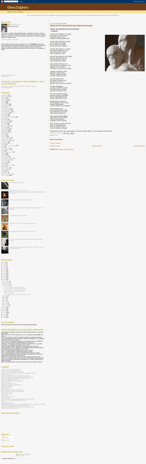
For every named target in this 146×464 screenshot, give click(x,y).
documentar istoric (6, 109)
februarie (6, 304)
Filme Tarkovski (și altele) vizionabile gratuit (13, 391)
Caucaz (3, 101)
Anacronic (4, 97)
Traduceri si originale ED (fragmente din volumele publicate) (17, 406)
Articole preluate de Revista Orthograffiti (12, 381)
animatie (3, 99)
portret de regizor (6, 149)
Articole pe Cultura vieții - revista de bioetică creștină (15, 378)
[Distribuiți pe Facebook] (72, 133)
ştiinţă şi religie (5, 168)
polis (2, 146)
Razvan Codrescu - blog (7, 396)
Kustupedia (4, 395)
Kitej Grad (4, 135)
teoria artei (4, 172)
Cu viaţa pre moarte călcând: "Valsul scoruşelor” (22, 231)
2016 (4, 278)
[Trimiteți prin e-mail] (66, 133)
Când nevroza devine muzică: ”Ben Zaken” (14, 287)
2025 (4, 264)
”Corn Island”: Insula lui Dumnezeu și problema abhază (17, 294)
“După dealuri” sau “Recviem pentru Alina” (20, 200)
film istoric (4, 123)
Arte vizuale (4, 100)
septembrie (7, 285)
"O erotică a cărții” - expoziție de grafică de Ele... (15, 288)
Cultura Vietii (4, 105)
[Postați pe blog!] (68, 133)
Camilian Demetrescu (7, 386)
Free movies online (6, 393)
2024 (4, 265)
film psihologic (5, 128)
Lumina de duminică (6, 140)
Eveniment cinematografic (8, 117)
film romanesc (5, 131)
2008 (4, 317)
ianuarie (6, 306)
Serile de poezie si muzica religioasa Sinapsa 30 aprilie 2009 (17, 399)
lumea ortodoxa (5, 139)
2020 (4, 271)
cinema (3, 102)
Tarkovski (3, 170)
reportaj (3, 154)
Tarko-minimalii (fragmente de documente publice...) (15, 405)
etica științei (4, 114)
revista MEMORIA (6, 159)
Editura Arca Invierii (6, 387)
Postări (6, 437)
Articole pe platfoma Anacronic (9, 379)
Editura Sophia (5, 388)
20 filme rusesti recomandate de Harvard (12, 371)
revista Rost (4, 161)
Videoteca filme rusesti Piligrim (9, 408)
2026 (4, 262)
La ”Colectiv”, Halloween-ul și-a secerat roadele (14, 190)
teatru (2, 171)
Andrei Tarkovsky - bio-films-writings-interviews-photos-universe (18, 373)
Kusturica (3, 136)
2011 (4, 312)
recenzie (3, 153)
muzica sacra (4, 141)
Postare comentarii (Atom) (65, 149)
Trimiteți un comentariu (55, 143)
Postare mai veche (139, 145)
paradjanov (4, 143)
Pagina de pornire (97, 145)
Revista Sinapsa (5, 397)
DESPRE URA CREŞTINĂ (16, 182)
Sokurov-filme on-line (7, 403)
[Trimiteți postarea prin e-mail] (64, 133)
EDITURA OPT (5, 76)
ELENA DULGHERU (15, 24)
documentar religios (6, 112)
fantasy (3, 118)
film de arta (4, 119)
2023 (4, 267)
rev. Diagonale (5, 157)
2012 (4, 311)
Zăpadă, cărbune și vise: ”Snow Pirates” (13, 291)
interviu (3, 134)
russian (3, 163)
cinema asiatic (5, 104)
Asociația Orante (5, 382)
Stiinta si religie (5, 167)
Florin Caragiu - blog (6, 392)
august (6, 296)
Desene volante (5, 108)
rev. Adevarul (4, 156)
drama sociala (5, 113)
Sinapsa (3, 166)
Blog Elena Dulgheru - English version (11, 384)
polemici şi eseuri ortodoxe (8, 145)
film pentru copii (5, 126)
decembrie (7, 281)
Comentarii (7, 440)
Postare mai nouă (55, 145)
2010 (4, 314)
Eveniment (4, 115)
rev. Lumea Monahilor (7, 158)
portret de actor (5, 148)
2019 (4, 273)
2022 (4, 268)
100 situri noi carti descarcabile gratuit (11, 370)
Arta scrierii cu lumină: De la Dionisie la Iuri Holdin (22, 223)
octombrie (6, 284)
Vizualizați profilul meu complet (9, 39)
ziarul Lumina (5, 175)
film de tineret (5, 122)
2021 (4, 270)
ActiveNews (4, 95)
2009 (4, 315)
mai (5, 300)
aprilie (5, 301)
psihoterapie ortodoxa (7, 152)
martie (6, 303)
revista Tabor (4, 162)
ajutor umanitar (5, 96)
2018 (4, 275)
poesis (56, 135)
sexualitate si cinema (7, 165)
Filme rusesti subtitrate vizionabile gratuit (12, 390)
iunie (5, 298)
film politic (4, 127)
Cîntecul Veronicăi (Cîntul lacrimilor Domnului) (15, 290)
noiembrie (6, 282)
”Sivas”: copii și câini (9, 293)
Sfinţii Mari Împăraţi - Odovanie (17, 215)
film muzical (4, 124)
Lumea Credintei (5, 137)
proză (2, 150)
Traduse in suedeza (6, 174)
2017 (4, 276)
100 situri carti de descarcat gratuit (10, 369)
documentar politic (6, 110)
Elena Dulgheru (17, 7)
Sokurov (3, 401)
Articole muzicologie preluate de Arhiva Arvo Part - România (17, 377)
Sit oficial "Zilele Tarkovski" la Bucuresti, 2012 (13, 400)
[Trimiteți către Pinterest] (74, 133)
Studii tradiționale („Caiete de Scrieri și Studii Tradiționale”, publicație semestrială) (23, 404)
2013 (4, 309)
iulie (5, 297)
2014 (4, 307)
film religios (4, 130)
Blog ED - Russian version (8, 383)
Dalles (3, 106)
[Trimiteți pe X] (70, 133)
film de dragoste (5, 121)
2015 (4, 279)
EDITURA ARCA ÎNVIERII (8, 75)
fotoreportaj (4, 132)
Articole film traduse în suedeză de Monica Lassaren (15, 375)
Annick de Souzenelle (7, 374)
